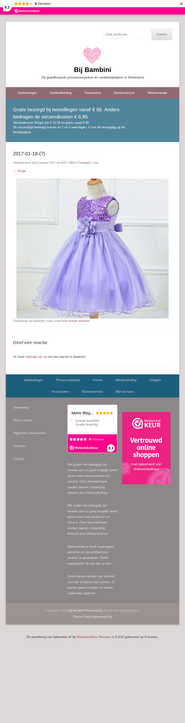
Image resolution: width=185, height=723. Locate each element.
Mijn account (124, 391)
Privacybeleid (93, 610)
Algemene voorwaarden (29, 433)
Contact (18, 459)
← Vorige (19, 171)
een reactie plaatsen (76, 321)
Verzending (20, 407)
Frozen (98, 380)
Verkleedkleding (61, 93)
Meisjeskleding (126, 380)
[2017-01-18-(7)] (92, 248)
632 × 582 (67, 162)
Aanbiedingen (27, 93)
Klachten (19, 446)
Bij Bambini (92, 69)
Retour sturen (22, 420)
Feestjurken (93, 93)
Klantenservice (124, 93)
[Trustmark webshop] (146, 449)
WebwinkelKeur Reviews (94, 637)
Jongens (155, 380)
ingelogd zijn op (36, 356)
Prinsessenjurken (68, 380)
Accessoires (60, 391)
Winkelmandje (157, 93)
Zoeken (162, 34)
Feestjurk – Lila (88, 162)
